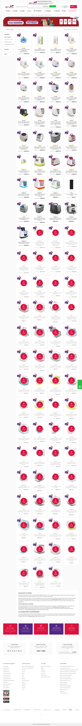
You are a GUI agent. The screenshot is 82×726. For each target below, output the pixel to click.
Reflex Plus (24, 684)
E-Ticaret (37, 724)
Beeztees (40, 241)
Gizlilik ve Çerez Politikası (65, 677)
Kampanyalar (72, 10)
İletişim (42, 668)
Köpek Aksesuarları (7, 678)
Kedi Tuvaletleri (7, 37)
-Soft (33, 724)
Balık (23, 11)
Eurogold (71, 437)
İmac (40, 437)
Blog (64, 10)
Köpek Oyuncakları (7, 684)
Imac (71, 315)
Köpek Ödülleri (6, 687)
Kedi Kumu (5, 682)
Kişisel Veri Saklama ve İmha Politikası (68, 671)
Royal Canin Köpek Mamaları (28, 666)
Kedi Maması (6, 669)
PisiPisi (23, 682)
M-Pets (23, 48)
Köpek (15, 11)
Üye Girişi (43, 673)
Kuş (30, 11)
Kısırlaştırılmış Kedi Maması (8, 680)
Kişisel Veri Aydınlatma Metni (66, 678)
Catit (40, 48)
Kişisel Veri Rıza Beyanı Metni (66, 675)
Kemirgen (48, 11)
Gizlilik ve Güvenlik (63, 689)
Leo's (23, 677)
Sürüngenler (38, 10)
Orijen (23, 673)
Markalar (57, 11)
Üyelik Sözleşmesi (63, 684)
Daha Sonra (45, 6)
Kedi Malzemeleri (6, 677)
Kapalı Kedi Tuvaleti (8, 39)
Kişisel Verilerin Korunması (65, 680)
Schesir (23, 687)
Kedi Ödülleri (6, 686)
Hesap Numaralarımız (45, 677)
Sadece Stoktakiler (10, 29)
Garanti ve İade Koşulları (65, 687)
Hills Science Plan (25, 680)
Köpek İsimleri (6, 668)
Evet (52, 6)
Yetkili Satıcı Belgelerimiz (46, 666)
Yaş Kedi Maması (6, 675)
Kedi (9, 11)
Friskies (23, 678)
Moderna (55, 145)
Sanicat (23, 686)
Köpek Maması (6, 671)
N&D (23, 675)
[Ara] (58, 6)
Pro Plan (23, 669)
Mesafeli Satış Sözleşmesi (65, 686)
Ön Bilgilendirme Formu (65, 668)
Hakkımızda (62, 691)
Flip (55, 291)
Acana (23, 671)
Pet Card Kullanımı (63, 693)
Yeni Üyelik (43, 671)
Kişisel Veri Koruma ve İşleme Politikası (68, 673)
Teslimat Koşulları (63, 682)
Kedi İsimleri (5, 666)
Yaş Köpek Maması (7, 673)
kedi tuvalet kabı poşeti (31, 609)
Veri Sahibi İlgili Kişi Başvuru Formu (67, 666)
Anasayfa (43, 669)
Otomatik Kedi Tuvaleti (9, 44)
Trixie (71, 192)
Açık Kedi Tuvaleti (8, 42)
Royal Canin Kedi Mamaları (27, 668)
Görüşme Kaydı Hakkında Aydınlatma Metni (69, 669)
